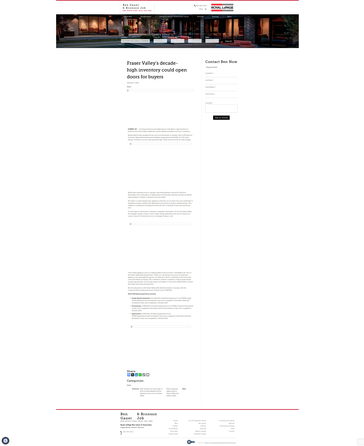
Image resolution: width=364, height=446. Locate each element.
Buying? (215, 16)
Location (124, 37)
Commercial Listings (226, 426)
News (129, 86)
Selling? (200, 16)
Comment (208, 103)
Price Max (174, 37)
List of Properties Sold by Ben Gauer (174, 16)
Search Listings (200, 431)
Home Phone (209, 94)
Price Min (157, 37)
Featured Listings (200, 434)
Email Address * (210, 87)
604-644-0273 (201, 5)
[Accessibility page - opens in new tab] (191, 443)
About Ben (127, 16)
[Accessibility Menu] (5, 440)
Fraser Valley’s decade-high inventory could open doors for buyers (157, 69)
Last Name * (209, 80)
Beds (189, 37)
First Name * (209, 73)
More (229, 16)
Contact (175, 426)
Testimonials (145, 16)
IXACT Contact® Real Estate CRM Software (220, 442)
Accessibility (173, 428)
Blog (176, 423)
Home (175, 420)
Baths (207, 37)
